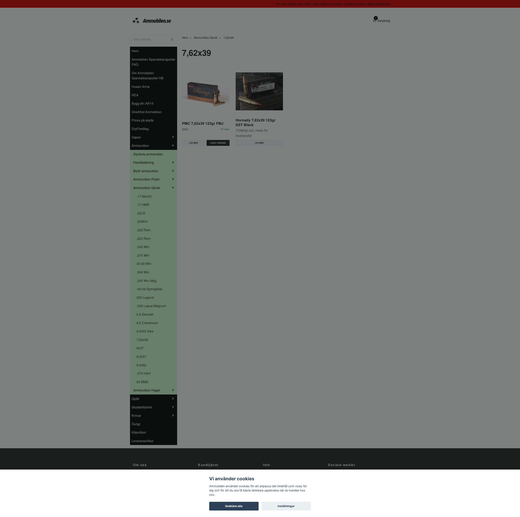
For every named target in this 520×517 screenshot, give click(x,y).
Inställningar (286, 506)
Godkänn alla (234, 506)
